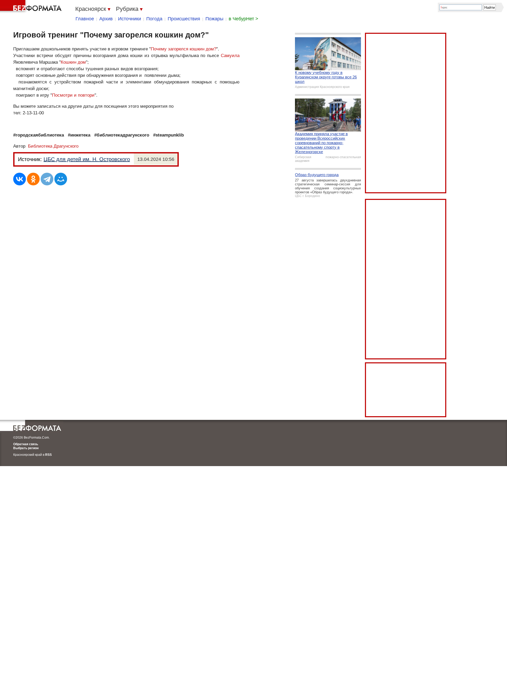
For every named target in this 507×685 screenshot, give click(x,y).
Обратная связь (25, 444)
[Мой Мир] (60, 179)
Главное (85, 18)
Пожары (214, 18)
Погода (154, 18)
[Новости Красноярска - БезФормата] (31, 6)
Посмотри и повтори (73, 95)
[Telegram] (47, 179)
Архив (106, 18)
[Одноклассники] (33, 179)
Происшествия (184, 18)
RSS (48, 455)
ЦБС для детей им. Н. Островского (87, 159)
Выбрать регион (26, 448)
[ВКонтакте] (19, 179)
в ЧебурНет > (243, 18)
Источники (129, 18)
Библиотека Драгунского (53, 146)
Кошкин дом (73, 62)
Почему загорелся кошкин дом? (183, 48)
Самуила (230, 55)
